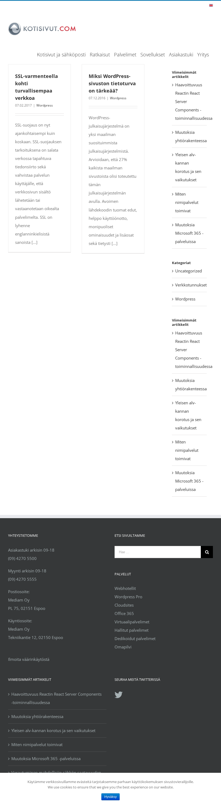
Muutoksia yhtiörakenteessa (37, 716)
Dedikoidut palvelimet (135, 638)
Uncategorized (188, 271)
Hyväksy (110, 797)
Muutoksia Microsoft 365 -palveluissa (189, 233)
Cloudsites (124, 605)
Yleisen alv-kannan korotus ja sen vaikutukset (53, 730)
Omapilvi (123, 647)
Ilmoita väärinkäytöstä (28, 659)
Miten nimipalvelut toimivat (186, 202)
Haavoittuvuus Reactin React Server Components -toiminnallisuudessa (56, 698)
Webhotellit (125, 588)
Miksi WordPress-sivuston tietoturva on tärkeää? (112, 83)
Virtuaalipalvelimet (132, 621)
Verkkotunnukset (189, 285)
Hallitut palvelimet (132, 630)
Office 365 (124, 613)
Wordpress (44, 105)
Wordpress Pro (128, 596)
